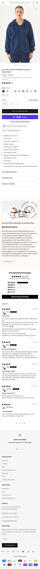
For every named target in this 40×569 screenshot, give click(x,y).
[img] (6, 309)
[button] (6, 83)
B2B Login (5, 473)
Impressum (6, 489)
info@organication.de (9, 521)
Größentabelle (33, 100)
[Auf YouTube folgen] (23, 552)
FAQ (3, 476)
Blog (3, 467)
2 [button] (19, 423)
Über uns (5, 460)
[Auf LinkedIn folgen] (33, 552)
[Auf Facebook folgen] (3, 552)
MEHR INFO (9, 261)
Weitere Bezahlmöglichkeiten (20, 122)
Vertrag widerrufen (8, 480)
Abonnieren (10, 545)
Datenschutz (6, 495)
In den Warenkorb (20, 111)
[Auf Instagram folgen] (13, 552)
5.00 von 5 (25, 277)
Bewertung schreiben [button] (20, 297)
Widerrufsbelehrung (8, 498)
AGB (3, 492)
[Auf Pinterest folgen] (18, 552)
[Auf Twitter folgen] (8, 552)
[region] (20, 440)
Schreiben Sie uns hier (9, 513)
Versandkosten (13, 77)
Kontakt (4, 464)
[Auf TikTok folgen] (28, 552)
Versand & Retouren (9, 470)
